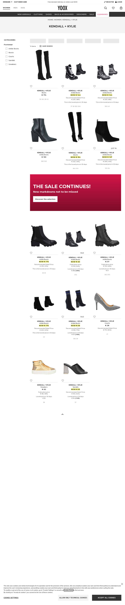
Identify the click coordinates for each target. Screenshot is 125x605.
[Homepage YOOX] (62, 8)
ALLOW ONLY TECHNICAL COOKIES (73, 598)
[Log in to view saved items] (113, 7)
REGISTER (110, 2)
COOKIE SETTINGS (11, 598)
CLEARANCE (102, 14)
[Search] (105, 7)
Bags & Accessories (64, 14)
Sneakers (12, 64)
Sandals (12, 60)
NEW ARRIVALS (24, 14)
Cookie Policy (68, 590)
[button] (15, 44)
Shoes (49, 14)
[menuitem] (6, 8)
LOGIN (118, 2)
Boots (11, 52)
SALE (91, 14)
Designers (82, 14)
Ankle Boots (14, 49)
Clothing (38, 14)
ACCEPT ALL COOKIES (107, 598)
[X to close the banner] (122, 584)
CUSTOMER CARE (20, 2)
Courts (11, 56)
